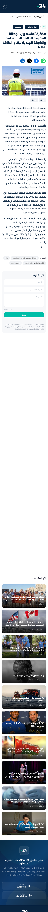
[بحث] (4, 6)
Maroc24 (40, 52)
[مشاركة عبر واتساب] (43, 61)
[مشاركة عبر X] (29, 61)
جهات (10, 16)
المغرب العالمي (23, 16)
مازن (6, 258)
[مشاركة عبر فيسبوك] (36, 61)
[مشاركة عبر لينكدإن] (22, 61)
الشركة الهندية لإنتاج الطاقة (34, 263)
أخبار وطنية (39, 16)
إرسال (24, 315)
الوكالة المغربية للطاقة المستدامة (25, 258)
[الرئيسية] (44, 27)
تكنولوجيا (18, 27)
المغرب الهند (15, 263)
